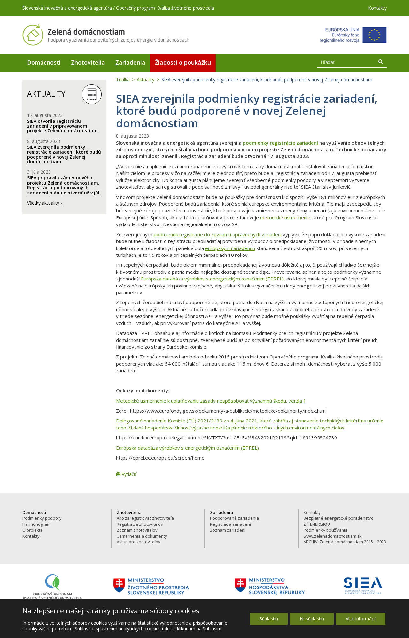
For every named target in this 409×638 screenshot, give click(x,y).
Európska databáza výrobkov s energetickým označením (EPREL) (212, 278)
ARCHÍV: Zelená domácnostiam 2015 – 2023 (345, 542)
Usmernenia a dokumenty (142, 536)
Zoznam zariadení (227, 530)
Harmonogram (36, 524)
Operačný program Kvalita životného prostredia (165, 8)
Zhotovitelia (88, 62)
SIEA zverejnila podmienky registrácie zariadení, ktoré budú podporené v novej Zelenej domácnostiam (64, 154)
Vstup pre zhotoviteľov (138, 542)
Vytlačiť (128, 474)
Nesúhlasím (312, 619)
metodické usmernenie (285, 217)
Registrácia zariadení (230, 524)
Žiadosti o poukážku (183, 62)
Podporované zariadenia (234, 518)
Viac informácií (361, 619)
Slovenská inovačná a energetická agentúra (67, 8)
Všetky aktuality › (44, 203)
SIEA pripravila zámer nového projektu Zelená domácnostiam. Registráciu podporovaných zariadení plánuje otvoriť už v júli (64, 185)
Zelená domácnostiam (105, 35)
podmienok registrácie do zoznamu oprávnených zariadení (218, 234)
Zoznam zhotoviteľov (137, 530)
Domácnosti (44, 62)
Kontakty (377, 8)
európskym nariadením (230, 248)
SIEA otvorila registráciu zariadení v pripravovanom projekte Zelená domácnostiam (62, 126)
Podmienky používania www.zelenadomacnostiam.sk (333, 533)
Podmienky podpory (42, 518)
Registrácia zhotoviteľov (140, 524)
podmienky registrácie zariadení (280, 142)
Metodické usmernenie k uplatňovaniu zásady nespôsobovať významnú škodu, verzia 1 (211, 401)
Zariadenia (130, 62)
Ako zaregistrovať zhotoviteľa (145, 518)
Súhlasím (268, 619)
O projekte (32, 530)
